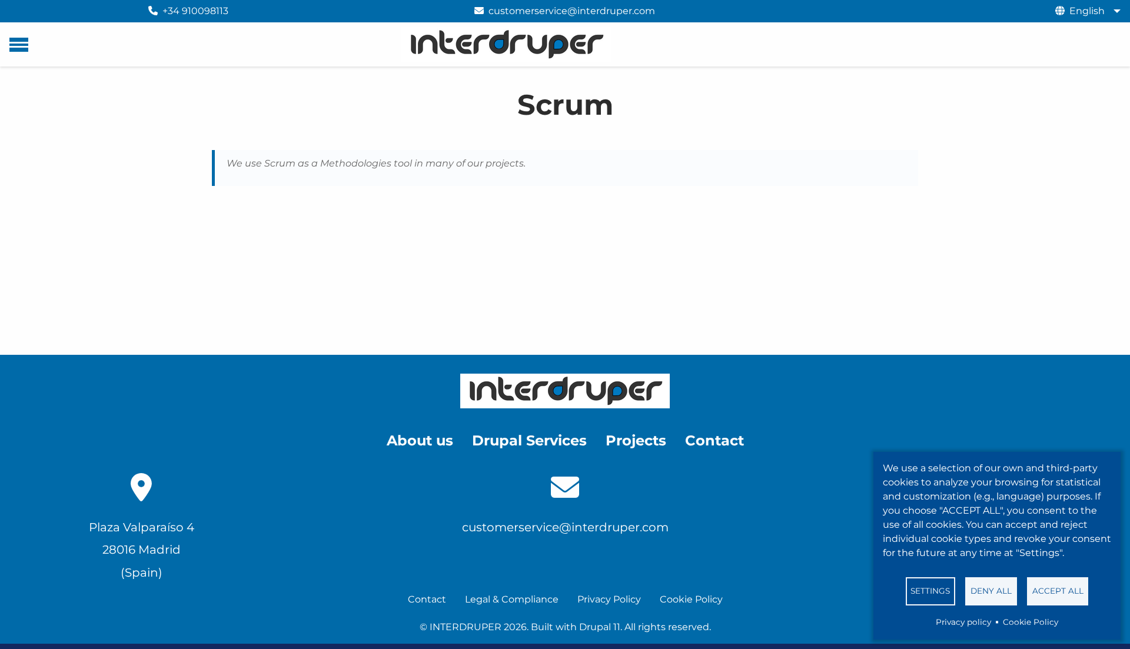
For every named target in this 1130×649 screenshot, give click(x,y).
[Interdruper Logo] (565, 391)
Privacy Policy (609, 599)
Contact (427, 599)
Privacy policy (963, 622)
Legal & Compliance (512, 599)
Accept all (1058, 590)
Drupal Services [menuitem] (529, 440)
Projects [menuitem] (636, 440)
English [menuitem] (1087, 10)
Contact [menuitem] (714, 440)
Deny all (991, 590)
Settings (930, 590)
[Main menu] (18, 45)
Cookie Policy (1030, 622)
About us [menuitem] (420, 440)
